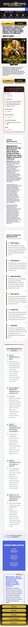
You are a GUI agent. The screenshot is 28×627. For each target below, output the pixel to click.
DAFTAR (20, 23)
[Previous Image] (2, 51)
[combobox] (12, 9)
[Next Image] (25, 51)
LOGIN (7, 23)
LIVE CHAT (15, 622)
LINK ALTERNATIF (15, 618)
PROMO (15, 607)
